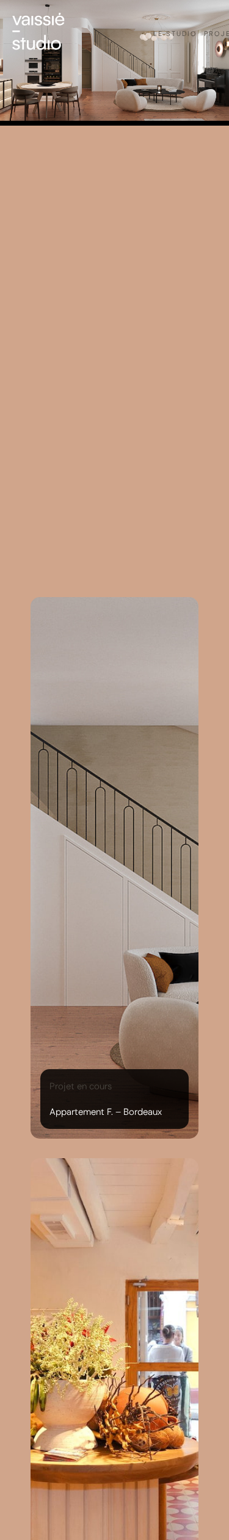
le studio (175, 33)
